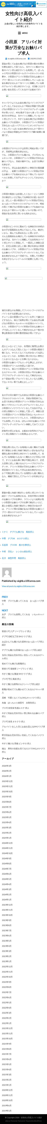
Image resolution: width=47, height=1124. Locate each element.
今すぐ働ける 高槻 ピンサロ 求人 (16, 743)
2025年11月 (7, 786)
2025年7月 (7, 807)
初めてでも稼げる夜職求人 (14, 663)
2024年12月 (7, 843)
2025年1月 (7, 838)
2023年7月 (7, 930)
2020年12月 (7, 1090)
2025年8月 (7, 802)
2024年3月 (7, 889)
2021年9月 (7, 1043)
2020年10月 (7, 1100)
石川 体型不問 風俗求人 (14, 558)
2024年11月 (7, 848)
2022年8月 (7, 987)
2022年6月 (7, 997)
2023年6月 (7, 935)
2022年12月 (7, 966)
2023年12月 (7, 904)
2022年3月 (7, 1013)
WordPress (38, 1121)
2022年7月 (7, 992)
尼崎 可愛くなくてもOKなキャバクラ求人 (21, 697)
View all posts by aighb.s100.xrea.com (18, 586)
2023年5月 (7, 940)
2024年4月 (7, 884)
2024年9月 (7, 858)
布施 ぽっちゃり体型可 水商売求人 (19, 702)
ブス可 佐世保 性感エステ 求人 (15, 708)
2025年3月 (7, 827)
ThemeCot (21, 1121)
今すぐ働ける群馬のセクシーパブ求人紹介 (21, 684)
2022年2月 (7, 1018)
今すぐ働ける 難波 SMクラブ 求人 (17, 674)
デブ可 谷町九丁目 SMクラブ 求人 (17, 636)
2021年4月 (7, 1069)
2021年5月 (7, 1064)
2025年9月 (7, 796)
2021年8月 (7, 1049)
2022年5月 (7, 1002)
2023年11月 (7, 910)
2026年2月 (7, 771)
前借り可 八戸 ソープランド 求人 (16, 631)
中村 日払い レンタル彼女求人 (17, 551)
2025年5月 (7, 817)
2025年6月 (7, 812)
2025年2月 (7, 832)
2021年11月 (7, 1033)
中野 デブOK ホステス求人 (15, 538)
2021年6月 (7, 1059)
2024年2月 (7, 894)
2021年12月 (7, 1028)
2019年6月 (7, 1105)
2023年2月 (7, 956)
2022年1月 (7, 1023)
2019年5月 (7, 1110)
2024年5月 (7, 879)
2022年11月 (7, 971)
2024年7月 (7, 868)
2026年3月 (7, 766)
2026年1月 (7, 776)
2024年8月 (7, 863)
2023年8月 (7, 925)
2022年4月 (7, 1007)
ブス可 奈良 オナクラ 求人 (13, 721)
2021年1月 (7, 1085)
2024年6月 (7, 874)
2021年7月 (7, 1054)
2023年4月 (7, 946)
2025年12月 (7, 781)
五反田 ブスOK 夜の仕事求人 (16, 545)
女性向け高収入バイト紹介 (23, 16)
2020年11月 (7, 1095)
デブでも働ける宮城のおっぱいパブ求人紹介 (22, 650)
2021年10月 (7, 1038)
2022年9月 (7, 982)
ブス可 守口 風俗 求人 (11, 679)
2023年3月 (7, 951)
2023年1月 (7, 961)
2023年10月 (7, 915)
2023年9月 (7, 920)
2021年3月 (7, 1074)
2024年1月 (7, 899)
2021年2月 (7, 1079)
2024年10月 (7, 853)
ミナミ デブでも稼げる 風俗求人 (18, 532)
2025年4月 (7, 822)
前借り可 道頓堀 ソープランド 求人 (17, 668)
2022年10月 (7, 977)
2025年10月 (7, 791)
